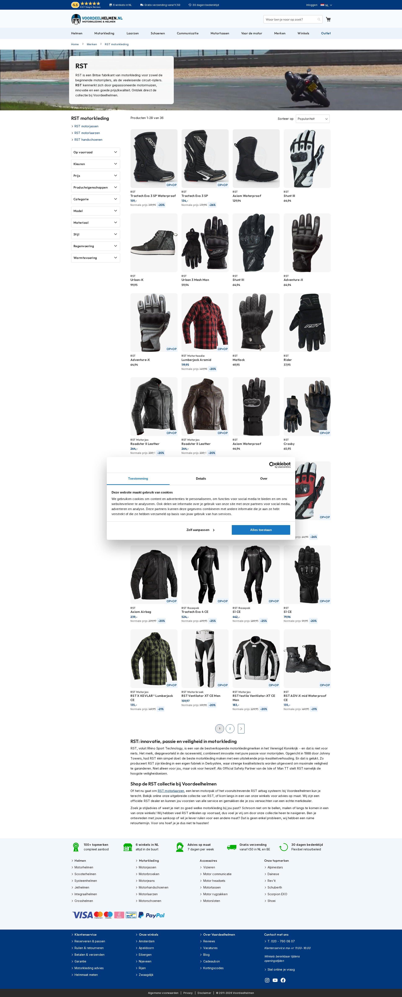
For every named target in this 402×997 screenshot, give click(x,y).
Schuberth (275, 887)
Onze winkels (148, 934)
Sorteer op (286, 119)
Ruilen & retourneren (89, 948)
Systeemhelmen (86, 880)
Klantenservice (86, 934)
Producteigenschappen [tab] (90, 187)
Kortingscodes (213, 968)
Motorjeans (147, 880)
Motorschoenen (150, 901)
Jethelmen (82, 887)
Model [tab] (77, 211)
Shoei (272, 901)
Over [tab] (263, 478)
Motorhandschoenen (153, 887)
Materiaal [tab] (80, 223)
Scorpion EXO (277, 894)
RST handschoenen (88, 139)
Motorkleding (149, 861)
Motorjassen (147, 867)
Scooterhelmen (85, 874)
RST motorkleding (116, 44)
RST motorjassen (86, 126)
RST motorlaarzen (171, 791)
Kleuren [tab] (79, 164)
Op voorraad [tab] (83, 152)
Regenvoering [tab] (83, 246)
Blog (206, 954)
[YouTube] (275, 980)
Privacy (188, 992)
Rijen (142, 968)
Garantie (80, 961)
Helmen (80, 861)
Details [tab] (201, 478)
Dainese (273, 874)
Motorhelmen (84, 867)
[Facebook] (283, 980)
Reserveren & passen (90, 941)
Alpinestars (275, 867)
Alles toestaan (261, 530)
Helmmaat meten (86, 974)
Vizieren (209, 867)
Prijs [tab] (76, 176)
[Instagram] (267, 980)
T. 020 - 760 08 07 (281, 941)
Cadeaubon (211, 961)
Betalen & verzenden (89, 954)
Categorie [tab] (81, 199)
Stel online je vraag (281, 969)
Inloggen (311, 4)
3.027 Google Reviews (90, 7)
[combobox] (293, 19)
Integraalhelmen (86, 894)
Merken (92, 44)
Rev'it (272, 880)
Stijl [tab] (76, 234)
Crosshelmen (84, 901)
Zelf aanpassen (198, 530)
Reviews (209, 941)
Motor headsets (214, 880)
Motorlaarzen (148, 894)
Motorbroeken (149, 874)
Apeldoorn (146, 948)
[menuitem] (76, 33)
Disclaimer (204, 992)
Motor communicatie (217, 874)
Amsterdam (146, 941)
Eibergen (145, 954)
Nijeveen (145, 961)
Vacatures (210, 948)
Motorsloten (211, 901)
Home (75, 44)
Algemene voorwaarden (163, 992)
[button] (326, 5)
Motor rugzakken (215, 894)
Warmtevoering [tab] (85, 258)
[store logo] (97, 19)
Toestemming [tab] (138, 478)
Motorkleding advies (89, 968)
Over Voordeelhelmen (219, 934)
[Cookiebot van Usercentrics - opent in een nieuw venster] (272, 465)
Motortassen (212, 887)
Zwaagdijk (146, 974)
